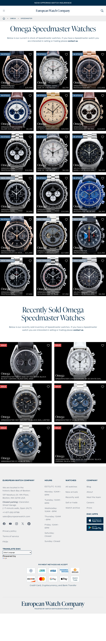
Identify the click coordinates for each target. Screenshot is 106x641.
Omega (13, 18)
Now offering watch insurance (52, 3)
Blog (89, 487)
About (90, 492)
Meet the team (94, 497)
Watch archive (73, 508)
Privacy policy (9, 531)
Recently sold (72, 497)
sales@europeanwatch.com (16, 516)
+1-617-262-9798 (11, 512)
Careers (90, 503)
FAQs (5, 542)
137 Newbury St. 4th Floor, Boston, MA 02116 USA (16, 496)
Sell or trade (71, 503)
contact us (73, 41)
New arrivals (72, 492)
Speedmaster (26, 18)
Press (89, 508)
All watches (71, 487)
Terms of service (11, 536)
